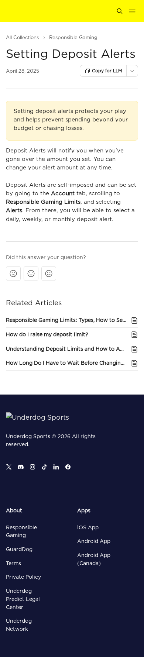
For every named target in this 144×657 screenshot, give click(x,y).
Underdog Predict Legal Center (23, 599)
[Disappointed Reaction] (13, 273)
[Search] (120, 11)
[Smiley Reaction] (48, 273)
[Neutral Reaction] (31, 273)
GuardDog (19, 549)
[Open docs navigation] (132, 11)
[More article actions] (132, 71)
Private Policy (23, 577)
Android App (93, 541)
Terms (13, 563)
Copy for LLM (107, 70)
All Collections (22, 37)
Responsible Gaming (73, 37)
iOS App (88, 527)
